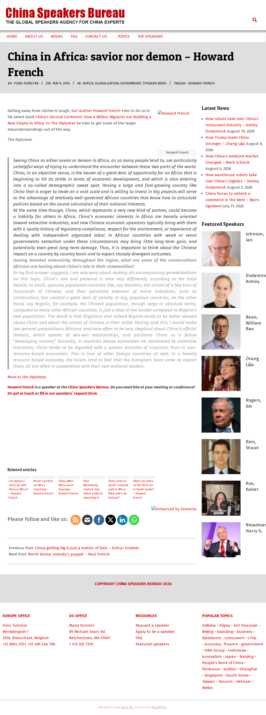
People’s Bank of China (223, 662)
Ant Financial (245, 625)
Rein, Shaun (252, 445)
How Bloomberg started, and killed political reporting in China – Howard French (93, 490)
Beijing (208, 631)
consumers (234, 637)
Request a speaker (152, 625)
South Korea (237, 675)
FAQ (139, 637)
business (244, 631)
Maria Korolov (81, 625)
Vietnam (243, 681)
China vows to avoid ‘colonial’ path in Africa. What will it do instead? (118, 489)
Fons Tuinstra (15, 625)
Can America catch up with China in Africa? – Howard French (18, 489)
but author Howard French (95, 110)
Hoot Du (127, 707)
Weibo (207, 687)
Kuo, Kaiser (252, 486)
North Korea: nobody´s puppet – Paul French (69, 554)
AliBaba (209, 625)
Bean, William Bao (253, 323)
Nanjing (247, 656)
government (130, 83)
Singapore (213, 675)
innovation (212, 656)
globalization (107, 83)
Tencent (225, 681)
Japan (230, 656)
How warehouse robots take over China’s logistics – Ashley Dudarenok (232, 181)
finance (231, 644)
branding (225, 631)
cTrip (252, 637)
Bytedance (211, 637)
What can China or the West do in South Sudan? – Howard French (143, 489)
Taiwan (208, 681)
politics (229, 669)
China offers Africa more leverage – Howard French (68, 487)
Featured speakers (152, 644)
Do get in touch (21, 393)
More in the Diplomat (27, 377)
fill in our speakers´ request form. (69, 393)
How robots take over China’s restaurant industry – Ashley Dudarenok (231, 125)
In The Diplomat (60, 123)
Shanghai (248, 669)
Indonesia (237, 650)
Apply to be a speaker (155, 631)
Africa (88, 83)
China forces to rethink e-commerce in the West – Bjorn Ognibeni (232, 199)
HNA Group (214, 650)
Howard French (201, 83)
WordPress (159, 707)
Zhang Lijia (252, 361)
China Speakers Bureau (88, 387)
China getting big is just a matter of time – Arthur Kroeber (87, 548)
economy (212, 644)
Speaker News (155, 83)
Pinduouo (211, 669)
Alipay (224, 625)
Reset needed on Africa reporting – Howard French (43, 487)
